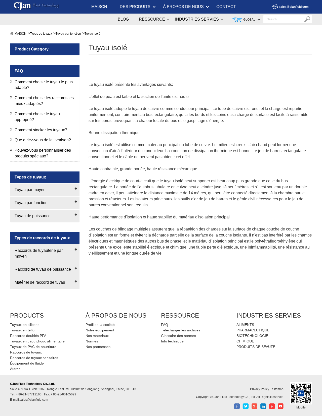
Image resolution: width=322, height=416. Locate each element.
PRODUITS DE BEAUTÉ (255, 347)
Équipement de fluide (27, 363)
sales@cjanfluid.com (294, 7)
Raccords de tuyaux (26, 352)
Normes (92, 341)
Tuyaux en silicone (24, 325)
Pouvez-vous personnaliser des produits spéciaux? (43, 153)
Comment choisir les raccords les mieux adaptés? (44, 101)
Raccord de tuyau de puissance (43, 269)
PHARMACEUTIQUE (252, 330)
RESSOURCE (152, 19)
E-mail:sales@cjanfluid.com (29, 399)
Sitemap (278, 389)
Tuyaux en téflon (23, 330)
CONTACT (226, 7)
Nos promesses (98, 347)
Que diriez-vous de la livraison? (43, 140)
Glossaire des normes (178, 336)
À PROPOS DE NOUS (183, 7)
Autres (15, 369)
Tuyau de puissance (33, 216)
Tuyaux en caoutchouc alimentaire (37, 341)
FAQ (164, 325)
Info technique (172, 341)
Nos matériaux (97, 336)
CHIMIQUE (245, 341)
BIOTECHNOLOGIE (252, 336)
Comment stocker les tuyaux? (41, 130)
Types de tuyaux (41, 33)
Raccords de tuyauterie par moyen (39, 253)
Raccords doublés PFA (28, 336)
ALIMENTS (245, 325)
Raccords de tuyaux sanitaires (34, 358)
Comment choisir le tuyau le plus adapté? (44, 85)
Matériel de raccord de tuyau (40, 282)
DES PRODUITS (135, 7)
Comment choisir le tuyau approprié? (37, 117)
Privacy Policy (259, 389)
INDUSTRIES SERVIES (197, 19)
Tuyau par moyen (30, 190)
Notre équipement (100, 330)
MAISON (99, 7)
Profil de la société (100, 325)
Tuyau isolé (92, 33)
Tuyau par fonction (68, 33)
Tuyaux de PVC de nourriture (33, 347)
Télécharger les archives (180, 330)
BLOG (123, 19)
